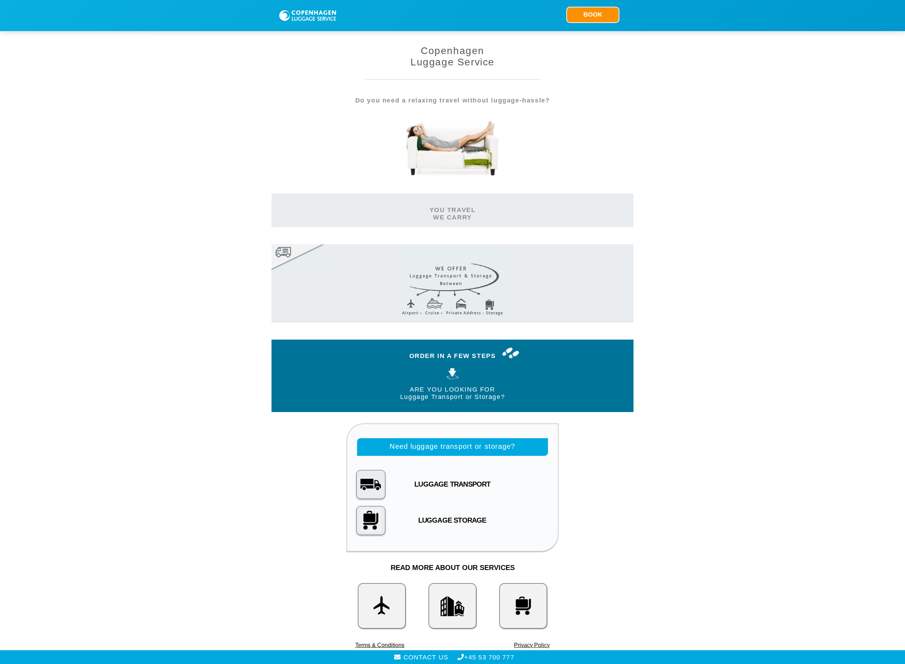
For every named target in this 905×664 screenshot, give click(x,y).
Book (592, 14)
